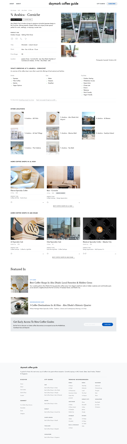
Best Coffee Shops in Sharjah (51, 392)
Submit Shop (23, 392)
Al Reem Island (72, 407)
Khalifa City (13, 244)
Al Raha (48, 244)
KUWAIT (46, 409)
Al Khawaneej (72, 390)
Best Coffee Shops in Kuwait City (52, 412)
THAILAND (47, 426)
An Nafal (84, 423)
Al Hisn (30, 10)
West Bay (84, 385)
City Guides (101, 4)
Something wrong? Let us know (26, 100)
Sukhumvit (97, 385)
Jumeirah (71, 398)
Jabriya (83, 409)
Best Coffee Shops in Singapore (52, 437)
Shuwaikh (84, 404)
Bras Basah (97, 402)
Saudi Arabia (48, 417)
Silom (96, 395)
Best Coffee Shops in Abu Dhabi (52, 390)
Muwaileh (71, 421)
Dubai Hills (71, 395)
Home (21, 384)
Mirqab (83, 412)
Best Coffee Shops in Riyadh (51, 420)
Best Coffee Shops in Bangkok (51, 429)
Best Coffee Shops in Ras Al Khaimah (53, 395)
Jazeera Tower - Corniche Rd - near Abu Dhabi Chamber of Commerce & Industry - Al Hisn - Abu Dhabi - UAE (38, 60)
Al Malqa (84, 419)
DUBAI (70, 382)
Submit (18, 4)
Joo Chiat (97, 404)
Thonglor (97, 390)
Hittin (83, 426)
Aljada (70, 419)
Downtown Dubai (73, 393)
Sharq (83, 402)
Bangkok (98, 382)
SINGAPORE (47, 434)
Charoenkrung (98, 388)
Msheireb (84, 388)
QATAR (46, 400)
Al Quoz (71, 385)
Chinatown (97, 407)
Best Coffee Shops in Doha (50, 403)
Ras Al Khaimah (74, 425)
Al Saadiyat (71, 409)
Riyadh (84, 415)
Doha (83, 382)
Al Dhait (70, 428)
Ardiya (83, 407)
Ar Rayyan (84, 395)
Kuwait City (85, 399)
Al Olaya (84, 421)
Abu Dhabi (24, 10)
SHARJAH (71, 415)
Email (21, 411)
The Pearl (84, 393)
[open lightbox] (88, 28)
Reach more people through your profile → (46, 100)
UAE (19, 10)
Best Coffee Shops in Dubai (51, 388)
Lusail (83, 390)
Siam (96, 393)
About (12, 4)
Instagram (22, 413)
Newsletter (22, 408)
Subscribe (111, 4)
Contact (22, 395)
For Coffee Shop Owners (26, 405)
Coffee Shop (28, 19)
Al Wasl (70, 388)
